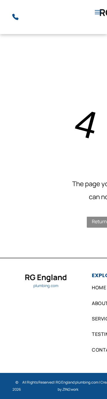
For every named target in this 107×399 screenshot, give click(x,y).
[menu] (98, 12)
